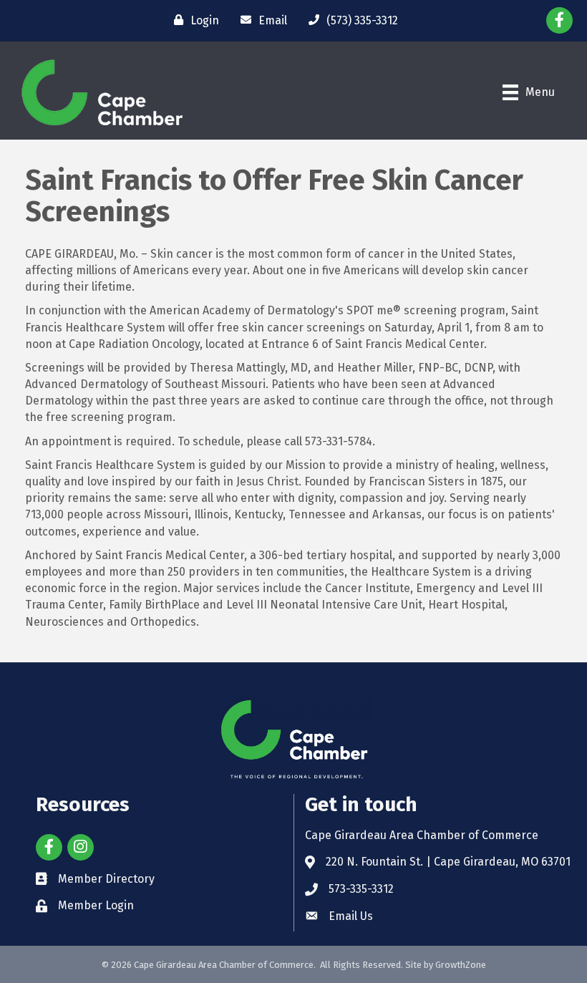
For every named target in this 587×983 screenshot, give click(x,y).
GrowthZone (460, 964)
